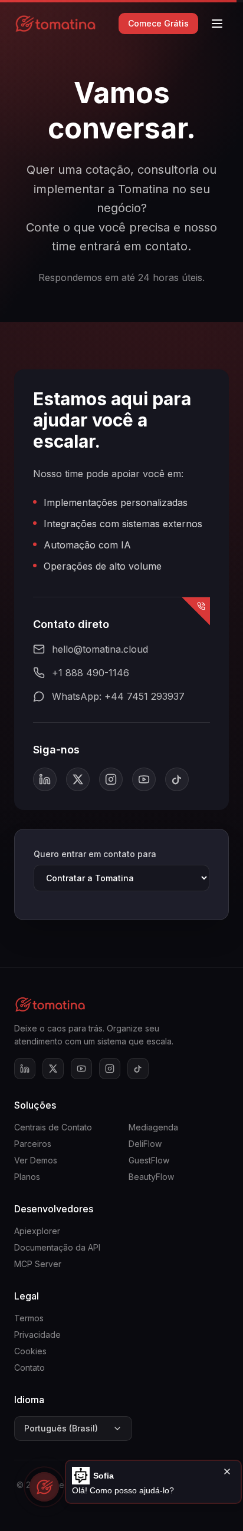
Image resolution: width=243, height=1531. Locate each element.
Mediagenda (153, 1127)
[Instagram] (111, 779)
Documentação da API (57, 1247)
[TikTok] (177, 779)
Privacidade (37, 1335)
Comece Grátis (158, 23)
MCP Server (37, 1264)
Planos (27, 1177)
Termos (29, 1318)
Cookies (30, 1351)
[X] (78, 779)
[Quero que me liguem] (196, 611)
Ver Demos (35, 1160)
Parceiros (32, 1144)
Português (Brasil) (61, 1428)
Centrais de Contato (53, 1127)
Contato (29, 1368)
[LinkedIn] (45, 779)
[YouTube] (144, 779)
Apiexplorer (37, 1231)
